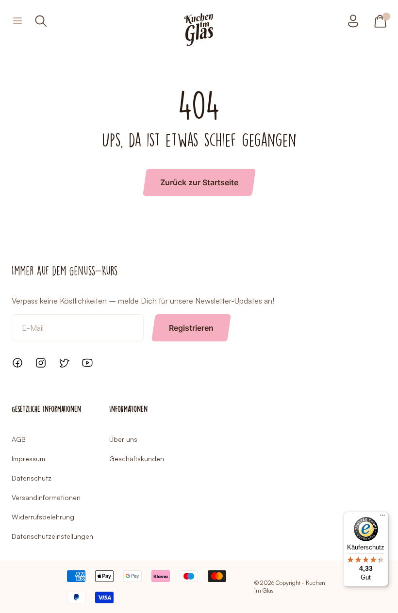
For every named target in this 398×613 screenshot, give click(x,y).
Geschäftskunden (136, 458)
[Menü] (382, 517)
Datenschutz (31, 478)
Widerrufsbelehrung (43, 517)
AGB (19, 439)
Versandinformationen (46, 497)
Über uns (123, 439)
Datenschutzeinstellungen (52, 536)
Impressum (28, 458)
